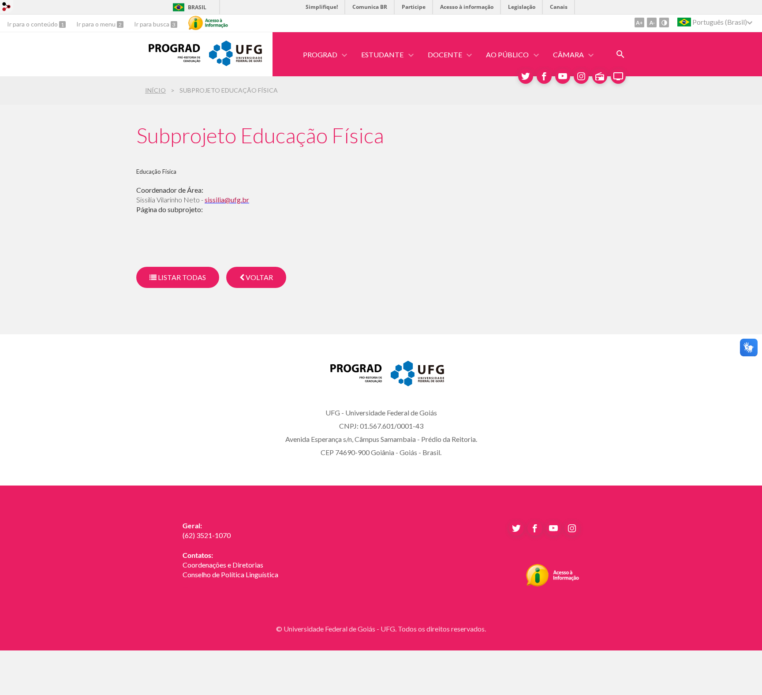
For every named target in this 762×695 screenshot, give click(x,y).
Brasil (197, 7)
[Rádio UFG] (599, 76)
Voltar (258, 277)
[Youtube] (562, 76)
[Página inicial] (168, 59)
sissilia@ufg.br (227, 199)
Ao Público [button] (507, 54)
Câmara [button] (568, 54)
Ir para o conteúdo (33, 24)
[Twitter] (525, 76)
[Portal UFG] (235, 63)
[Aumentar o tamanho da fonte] (639, 22)
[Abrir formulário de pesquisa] (620, 54)
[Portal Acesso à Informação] (552, 584)
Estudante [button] (382, 54)
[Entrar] (6, 7)
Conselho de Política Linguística (230, 574)
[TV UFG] (618, 76)
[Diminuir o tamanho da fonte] (652, 22)
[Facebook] (544, 76)
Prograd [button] (320, 54)
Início (155, 90)
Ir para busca (152, 24)
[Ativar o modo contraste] (664, 22)
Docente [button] (445, 54)
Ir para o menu (96, 24)
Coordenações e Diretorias (223, 564)
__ (185, 584)
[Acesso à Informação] (208, 22)
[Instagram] (581, 76)
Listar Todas (181, 277)
